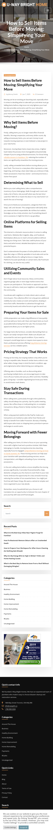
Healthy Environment (12, 594)
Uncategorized (10, 75)
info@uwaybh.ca (11, 706)
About (4, 784)
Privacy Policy (7, 793)
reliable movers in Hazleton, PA (16, 157)
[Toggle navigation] (47, 10)
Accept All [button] (23, 827)
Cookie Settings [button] (10, 827)
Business (7, 589)
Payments (7, 614)
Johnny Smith (12, 94)
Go (47, 513)
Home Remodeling (11, 609)
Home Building (9, 599)
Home (26, 47)
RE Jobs (6, 619)
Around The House (11, 584)
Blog (3, 779)
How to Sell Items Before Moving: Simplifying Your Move (27, 50)
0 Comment (39, 94)
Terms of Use (6, 788)
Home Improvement (11, 604)
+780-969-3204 (10, 709)
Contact (5, 797)
